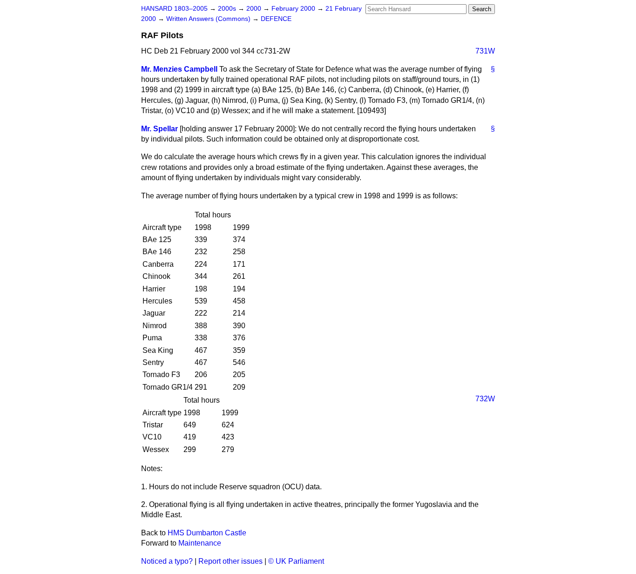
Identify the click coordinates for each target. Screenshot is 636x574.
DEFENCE (276, 18)
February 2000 (294, 8)
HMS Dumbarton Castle (207, 533)
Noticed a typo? (167, 561)
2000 (254, 8)
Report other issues (230, 561)
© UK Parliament (296, 561)
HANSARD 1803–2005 (174, 8)
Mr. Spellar (159, 129)
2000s (228, 8)
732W (485, 399)
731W (485, 51)
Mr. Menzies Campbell (179, 69)
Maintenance (199, 543)
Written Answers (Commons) (209, 18)
